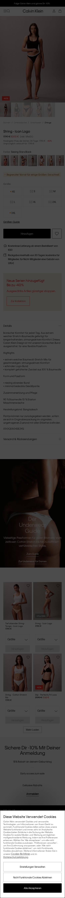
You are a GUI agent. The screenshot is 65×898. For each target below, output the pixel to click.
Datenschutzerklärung (15, 857)
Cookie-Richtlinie (20, 853)
